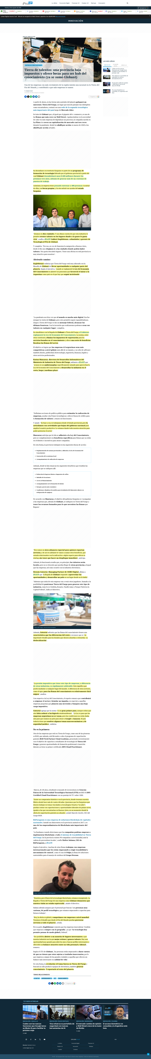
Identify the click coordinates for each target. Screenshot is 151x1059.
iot (55, 978)
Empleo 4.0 (85, 3)
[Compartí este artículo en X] (28, 96)
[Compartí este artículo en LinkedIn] (33, 96)
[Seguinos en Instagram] (26, 1039)
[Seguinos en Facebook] (31, 1039)
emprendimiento (47, 978)
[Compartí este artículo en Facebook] (25, 96)
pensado (68, 185)
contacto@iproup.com (28, 1048)
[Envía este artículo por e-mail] (39, 96)
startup (36, 978)
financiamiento (63, 978)
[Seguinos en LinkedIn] (35, 1039)
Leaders (60, 1049)
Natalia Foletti (29, 91)
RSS (116, 1039)
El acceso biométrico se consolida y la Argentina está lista (120, 91)
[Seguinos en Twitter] (40, 1039)
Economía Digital (64, 3)
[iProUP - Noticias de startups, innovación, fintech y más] (27, 3)
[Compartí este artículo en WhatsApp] (31, 96)
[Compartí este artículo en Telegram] (36, 96)
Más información (60, 16)
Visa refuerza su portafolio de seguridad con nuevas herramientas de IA (120, 77)
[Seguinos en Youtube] (44, 1039)
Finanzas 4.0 (75, 3)
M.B (25, 1033)
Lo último (54, 3)
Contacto (75, 1049)
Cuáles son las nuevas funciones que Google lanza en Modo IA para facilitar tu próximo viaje (119, 71)
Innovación (101, 3)
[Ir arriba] (148, 1054)
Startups (93, 3)
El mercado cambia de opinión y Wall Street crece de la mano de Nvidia (120, 84)
